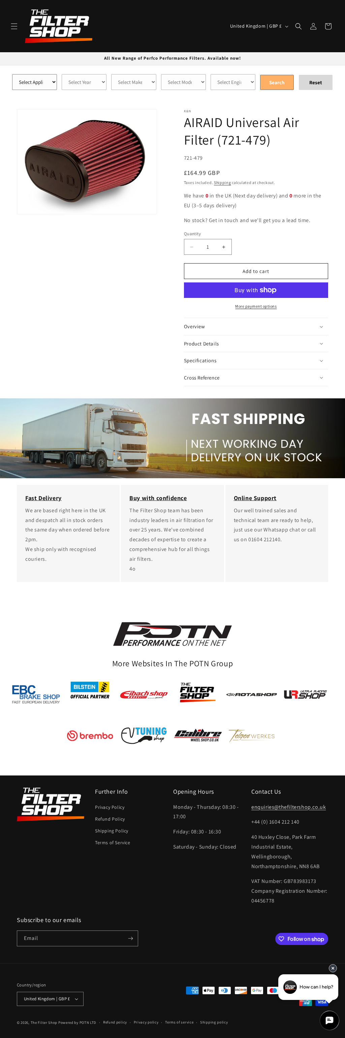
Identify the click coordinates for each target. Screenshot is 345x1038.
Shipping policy (214, 1022)
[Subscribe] (130, 938)
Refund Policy (110, 819)
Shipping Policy (111, 831)
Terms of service (179, 1022)
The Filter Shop (44, 1022)
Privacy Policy (109, 807)
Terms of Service (112, 842)
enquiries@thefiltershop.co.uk (288, 807)
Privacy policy (146, 1022)
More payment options (256, 306)
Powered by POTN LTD (77, 1022)
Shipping (222, 182)
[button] (14, 26)
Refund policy (115, 1022)
